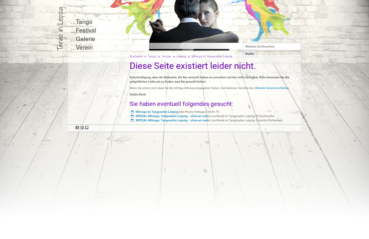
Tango (84, 21)
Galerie (85, 38)
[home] (61, 28)
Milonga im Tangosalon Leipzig (157, 111)
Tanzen (166, 56)
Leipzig (181, 56)
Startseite (136, 56)
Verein (84, 47)
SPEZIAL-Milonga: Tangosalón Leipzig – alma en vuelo (173, 116)
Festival (86, 30)
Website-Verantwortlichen (272, 88)
